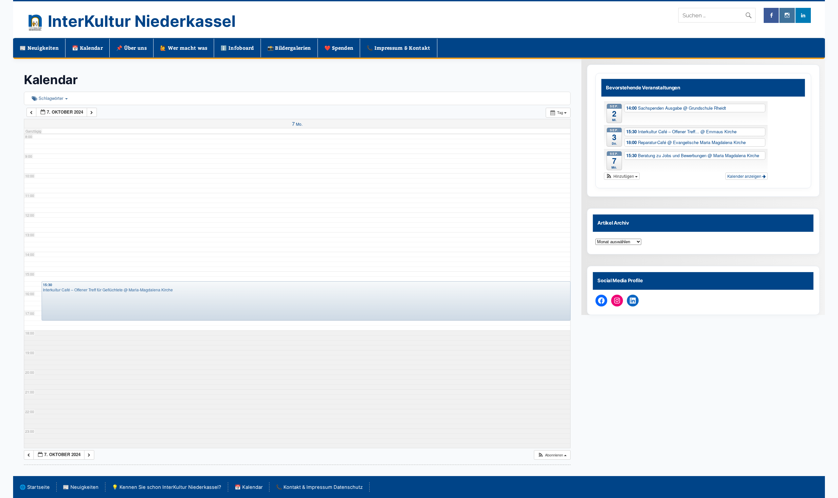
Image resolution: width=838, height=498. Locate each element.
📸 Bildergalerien (289, 48)
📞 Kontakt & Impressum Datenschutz (319, 487)
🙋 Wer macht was (184, 48)
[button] (552, 455)
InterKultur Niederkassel (142, 21)
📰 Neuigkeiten (39, 48)
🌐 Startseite (35, 487)
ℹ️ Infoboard (237, 48)
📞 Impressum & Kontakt (398, 48)
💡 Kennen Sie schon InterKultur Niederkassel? (166, 487)
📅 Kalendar (87, 48)
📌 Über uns (131, 48)
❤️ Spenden (339, 48)
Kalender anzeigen (744, 176)
